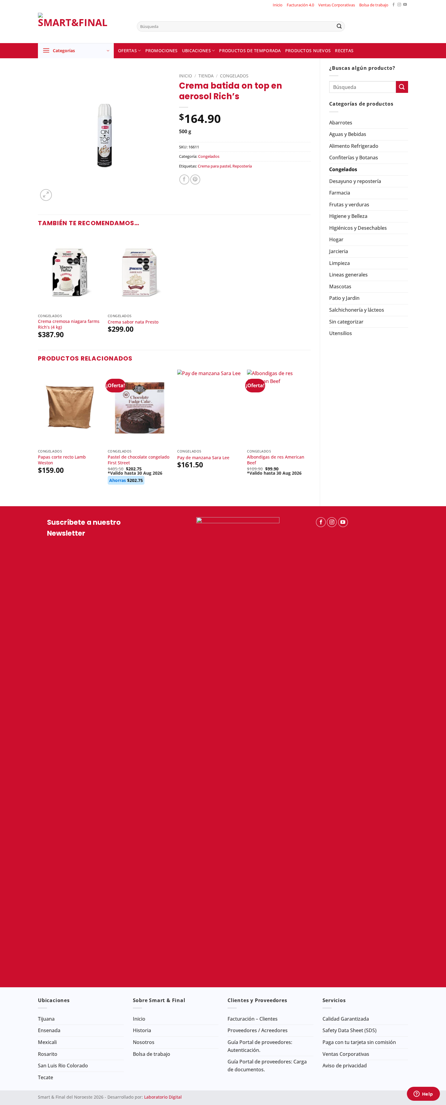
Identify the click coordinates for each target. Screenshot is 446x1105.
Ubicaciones (196, 50)
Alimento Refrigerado (353, 146)
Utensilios (340, 333)
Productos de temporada (250, 50)
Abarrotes (340, 122)
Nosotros (143, 1042)
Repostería (242, 166)
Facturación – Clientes (253, 1018)
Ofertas (127, 50)
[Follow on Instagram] (399, 5)
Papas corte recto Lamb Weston (62, 460)
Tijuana (46, 1018)
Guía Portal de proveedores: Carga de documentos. (267, 1065)
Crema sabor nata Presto (133, 322)
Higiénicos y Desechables (358, 228)
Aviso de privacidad (345, 1065)
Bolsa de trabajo (373, 5)
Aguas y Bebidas (347, 134)
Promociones (161, 50)
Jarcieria (338, 251)
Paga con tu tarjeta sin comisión (359, 1042)
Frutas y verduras (349, 204)
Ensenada (49, 1030)
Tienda (206, 76)
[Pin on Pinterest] (195, 180)
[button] (76, 50)
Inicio (277, 5)
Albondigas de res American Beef (275, 460)
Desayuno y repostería (355, 181)
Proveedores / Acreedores (258, 1030)
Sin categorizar (346, 321)
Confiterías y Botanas (353, 157)
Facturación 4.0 (300, 5)
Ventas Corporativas (336, 5)
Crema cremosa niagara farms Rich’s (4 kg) (69, 324)
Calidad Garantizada (346, 1018)
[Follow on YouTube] (405, 5)
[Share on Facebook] (184, 180)
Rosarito (47, 1054)
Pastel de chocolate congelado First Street (138, 460)
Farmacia (339, 192)
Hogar (336, 239)
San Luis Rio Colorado (63, 1065)
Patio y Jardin (344, 298)
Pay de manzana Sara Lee (203, 457)
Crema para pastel (214, 166)
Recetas (344, 50)
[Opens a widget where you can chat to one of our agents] (423, 1094)
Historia (142, 1030)
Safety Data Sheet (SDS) (350, 1030)
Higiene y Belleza (348, 216)
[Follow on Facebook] (393, 5)
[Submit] (339, 26)
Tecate (45, 1077)
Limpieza (339, 263)
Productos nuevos (308, 50)
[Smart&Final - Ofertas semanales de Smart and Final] (83, 26)
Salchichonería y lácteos (356, 310)
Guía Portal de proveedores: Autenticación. (260, 1046)
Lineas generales (348, 274)
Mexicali (47, 1042)
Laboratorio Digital (163, 1097)
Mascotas (340, 286)
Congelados (343, 169)
